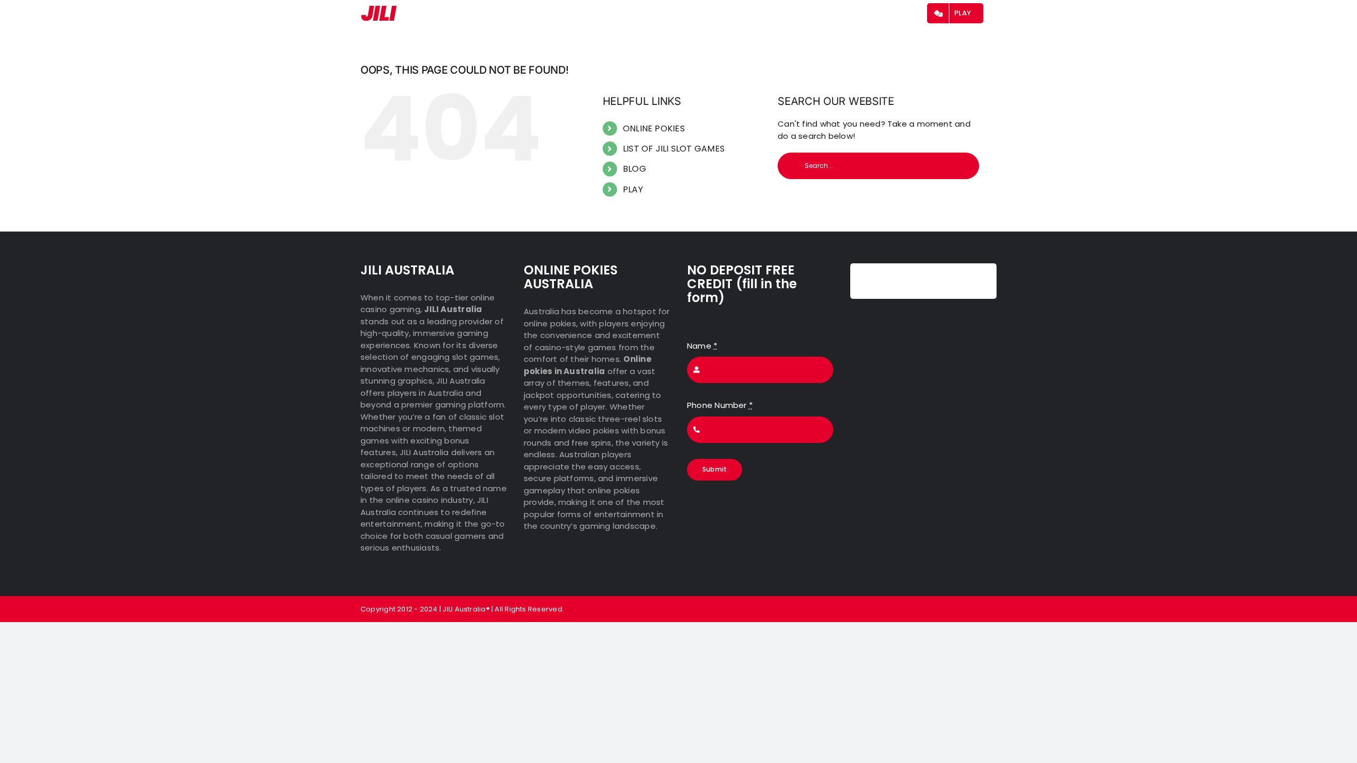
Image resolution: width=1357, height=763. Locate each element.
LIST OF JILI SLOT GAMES (674, 149)
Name (702, 345)
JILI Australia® (466, 609)
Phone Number (720, 405)
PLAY (633, 189)
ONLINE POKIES (654, 128)
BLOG (634, 169)
